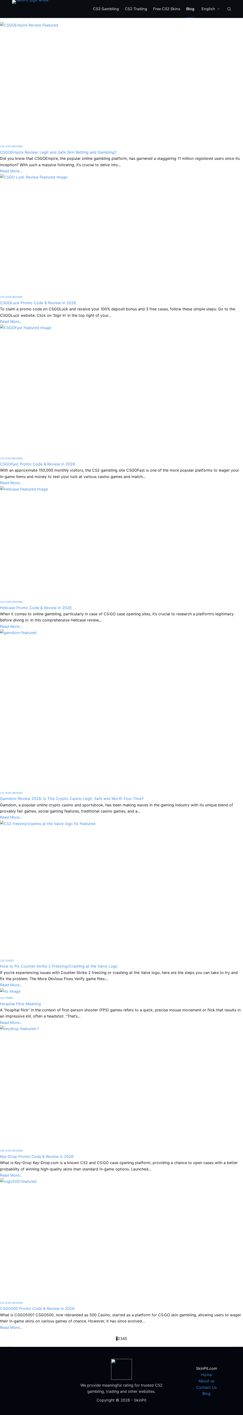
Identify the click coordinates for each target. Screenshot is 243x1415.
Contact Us (206, 1387)
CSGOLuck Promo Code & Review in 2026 (38, 302)
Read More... (11, 171)
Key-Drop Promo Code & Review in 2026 (37, 1156)
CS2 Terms (6, 997)
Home (206, 1374)
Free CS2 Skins (166, 8)
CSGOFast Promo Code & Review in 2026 (37, 464)
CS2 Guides (7, 960)
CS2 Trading (136, 8)
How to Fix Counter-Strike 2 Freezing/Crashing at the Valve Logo (59, 966)
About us (206, 1381)
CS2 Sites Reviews (11, 146)
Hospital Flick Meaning (20, 1003)
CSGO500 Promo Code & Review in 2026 (37, 1308)
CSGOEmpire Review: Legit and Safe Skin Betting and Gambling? (58, 152)
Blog (190, 8)
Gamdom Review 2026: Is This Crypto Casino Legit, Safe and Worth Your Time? (72, 798)
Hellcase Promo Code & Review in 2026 (36, 607)
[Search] (229, 9)
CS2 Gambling (106, 8)
